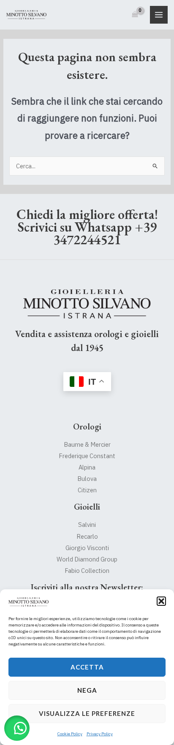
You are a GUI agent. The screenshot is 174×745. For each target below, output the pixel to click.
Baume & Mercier (87, 444)
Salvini (87, 525)
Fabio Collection (87, 571)
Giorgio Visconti (87, 548)
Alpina (87, 467)
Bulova (87, 479)
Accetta (87, 667)
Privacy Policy (100, 734)
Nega (87, 690)
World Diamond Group (87, 559)
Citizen (87, 490)
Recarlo (87, 536)
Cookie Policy (69, 734)
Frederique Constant (87, 456)
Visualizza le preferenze (87, 713)
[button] (161, 601)
